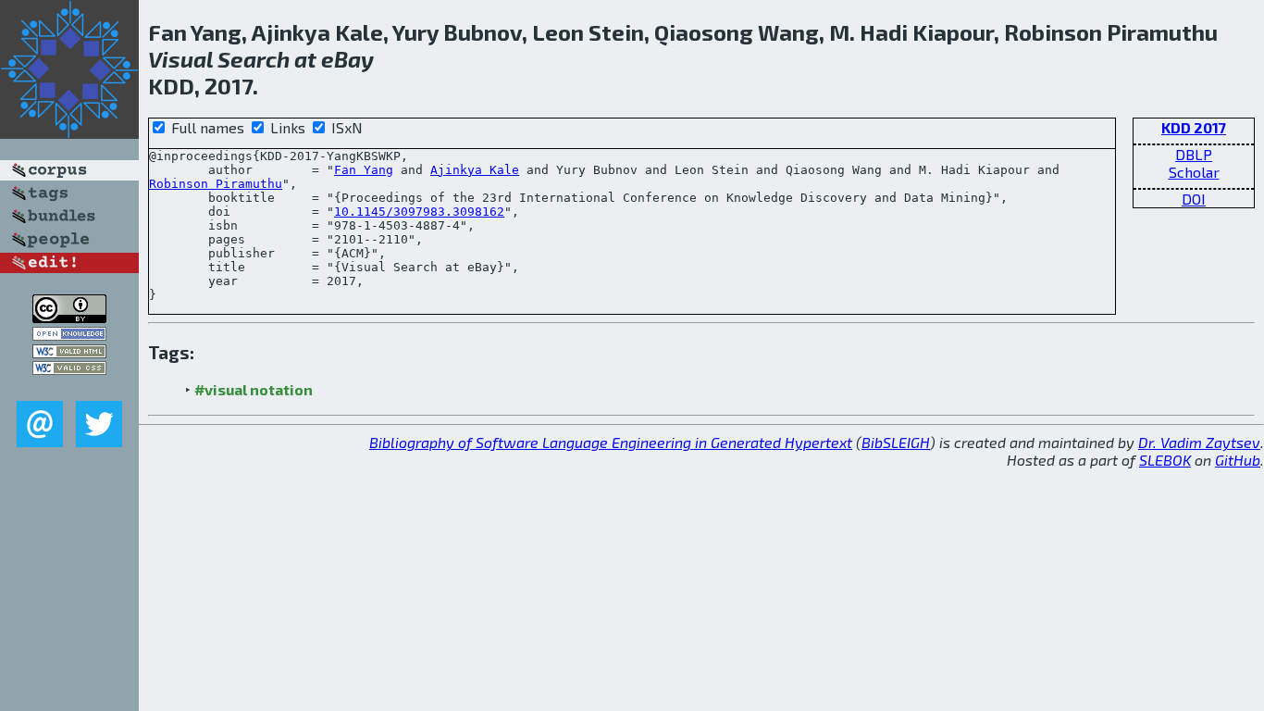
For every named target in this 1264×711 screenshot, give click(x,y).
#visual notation (253, 389)
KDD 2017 (1193, 127)
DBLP (1193, 154)
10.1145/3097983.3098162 (419, 211)
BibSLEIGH (895, 442)
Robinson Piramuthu (215, 184)
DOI (1194, 198)
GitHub (1237, 459)
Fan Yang (363, 170)
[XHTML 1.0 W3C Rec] (69, 352)
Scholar (1194, 172)
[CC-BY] (69, 317)
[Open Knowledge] (69, 334)
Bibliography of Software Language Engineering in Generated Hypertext (610, 442)
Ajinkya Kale (474, 170)
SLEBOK (1165, 459)
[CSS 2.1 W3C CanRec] (69, 387)
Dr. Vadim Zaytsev (1199, 442)
